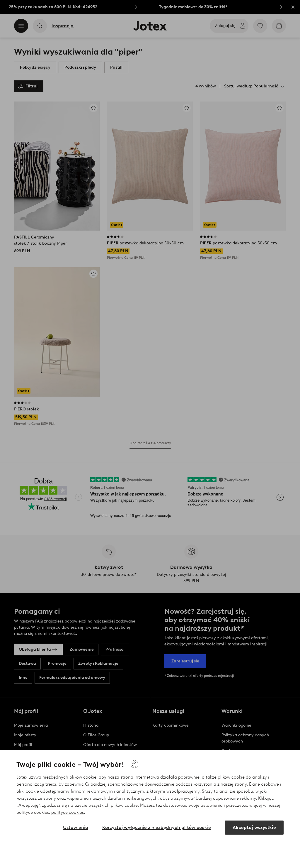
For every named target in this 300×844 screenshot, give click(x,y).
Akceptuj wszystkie (254, 827)
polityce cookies (67, 812)
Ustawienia (75, 827)
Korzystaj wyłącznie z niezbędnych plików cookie (156, 827)
